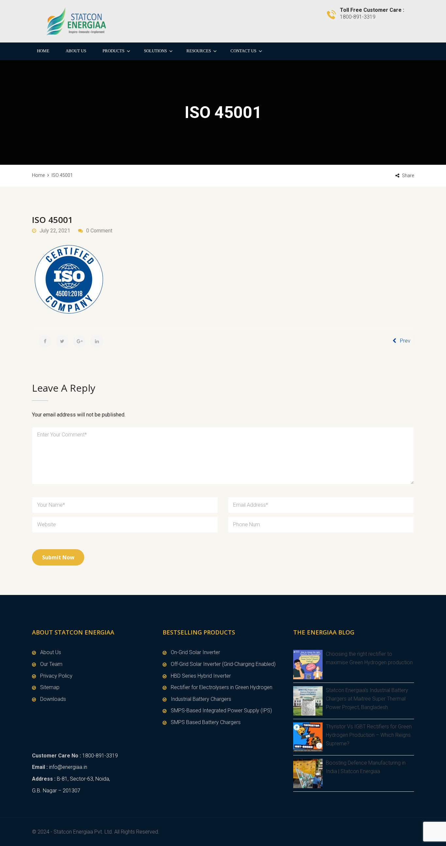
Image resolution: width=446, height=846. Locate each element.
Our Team (51, 664)
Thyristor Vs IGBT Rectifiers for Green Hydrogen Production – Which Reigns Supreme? (369, 734)
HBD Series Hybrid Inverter (201, 676)
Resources (198, 50)
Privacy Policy (56, 676)
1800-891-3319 (100, 756)
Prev (405, 341)
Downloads (53, 699)
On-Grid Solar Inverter (195, 652)
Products (113, 50)
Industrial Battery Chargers (201, 699)
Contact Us (243, 50)
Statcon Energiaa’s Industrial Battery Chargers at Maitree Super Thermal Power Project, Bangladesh (367, 698)
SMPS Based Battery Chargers (206, 722)
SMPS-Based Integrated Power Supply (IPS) (221, 710)
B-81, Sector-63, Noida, (83, 779)
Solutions (155, 50)
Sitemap (49, 687)
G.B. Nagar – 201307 (56, 790)
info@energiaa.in (68, 767)
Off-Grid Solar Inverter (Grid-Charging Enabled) (223, 664)
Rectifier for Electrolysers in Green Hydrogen (221, 687)
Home (43, 50)
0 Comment (99, 231)
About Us (76, 50)
